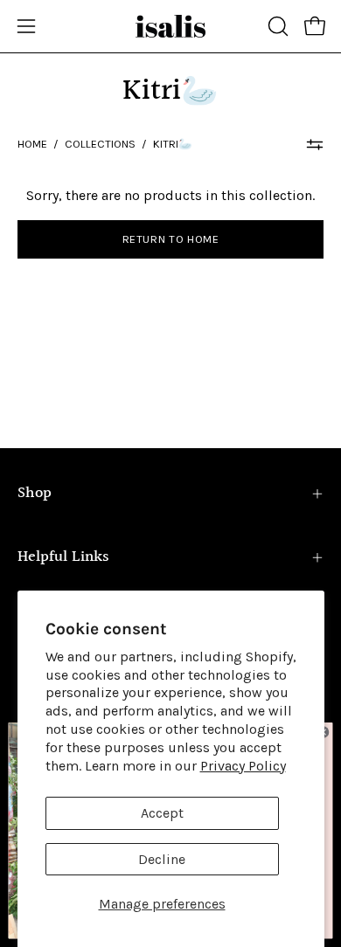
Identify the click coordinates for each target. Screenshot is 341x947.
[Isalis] (170, 26)
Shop (34, 493)
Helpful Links (63, 557)
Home (32, 143)
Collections (100, 143)
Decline (161, 859)
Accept (162, 813)
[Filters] (314, 144)
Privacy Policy (243, 765)
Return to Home (170, 238)
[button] (276, 26)
